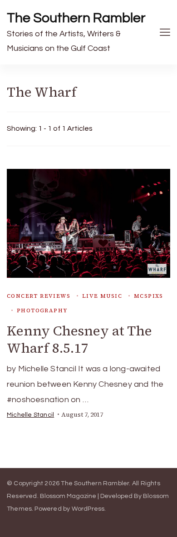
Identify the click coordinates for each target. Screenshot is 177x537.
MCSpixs (148, 296)
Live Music (102, 296)
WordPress (88, 509)
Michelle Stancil (30, 415)
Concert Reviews (38, 296)
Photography (42, 310)
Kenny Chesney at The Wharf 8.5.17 (79, 339)
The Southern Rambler (76, 18)
